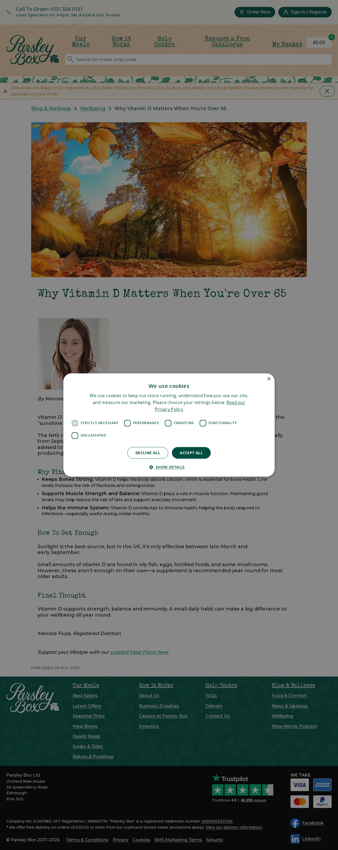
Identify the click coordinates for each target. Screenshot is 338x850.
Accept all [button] (191, 452)
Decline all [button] (147, 452)
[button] (169, 467)
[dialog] (169, 425)
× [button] (269, 379)
